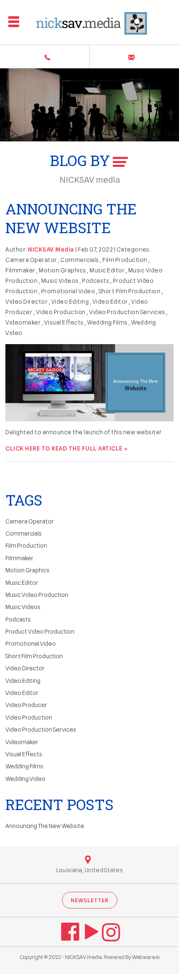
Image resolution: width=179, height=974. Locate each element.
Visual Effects (64, 322)
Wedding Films (107, 322)
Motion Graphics (62, 270)
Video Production (61, 312)
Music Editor (107, 270)
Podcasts (95, 280)
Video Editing (70, 301)
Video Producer (26, 705)
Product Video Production (40, 631)
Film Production (124, 260)
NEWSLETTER (90, 900)
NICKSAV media (83, 957)
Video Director (26, 301)
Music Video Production (36, 594)
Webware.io (145, 957)
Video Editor (110, 301)
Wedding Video (25, 778)
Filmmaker (20, 270)
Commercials (79, 260)
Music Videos (60, 280)
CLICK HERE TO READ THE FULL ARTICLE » (66, 448)
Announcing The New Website (71, 218)
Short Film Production (130, 291)
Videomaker (22, 322)
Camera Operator (31, 260)
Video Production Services (127, 312)
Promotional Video (68, 291)
